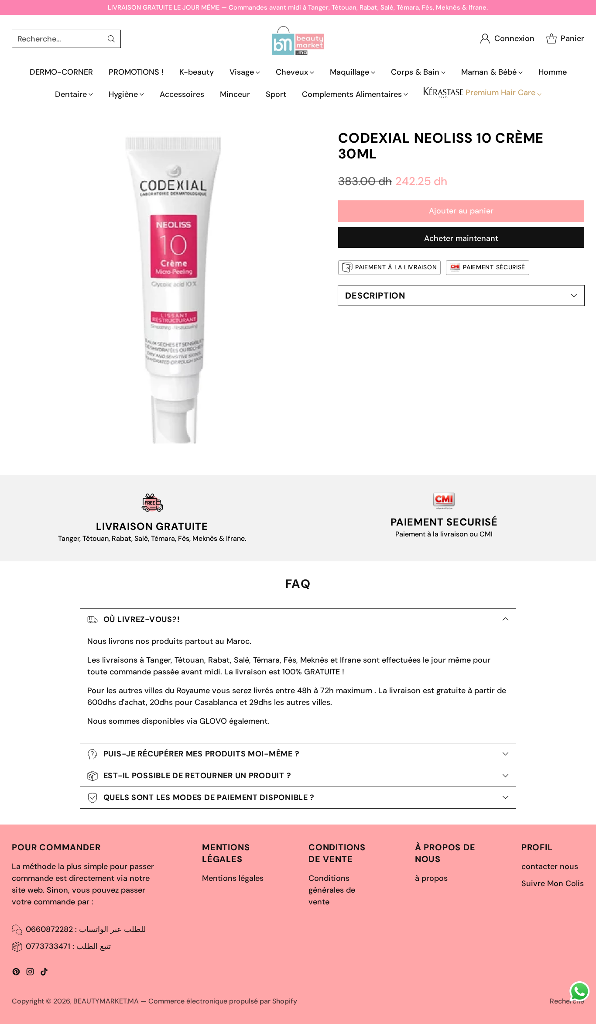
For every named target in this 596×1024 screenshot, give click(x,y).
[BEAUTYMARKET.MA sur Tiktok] (44, 973)
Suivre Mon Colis (552, 883)
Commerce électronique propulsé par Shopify (222, 1001)
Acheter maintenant (461, 238)
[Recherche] (111, 39)
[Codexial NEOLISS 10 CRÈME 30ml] (168, 287)
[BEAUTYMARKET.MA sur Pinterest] (16, 973)
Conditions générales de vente (331, 890)
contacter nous (549, 866)
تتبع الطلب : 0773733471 (68, 946)
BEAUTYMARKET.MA (106, 1001)
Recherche (567, 1001)
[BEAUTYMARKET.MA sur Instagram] (30, 973)
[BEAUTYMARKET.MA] (298, 38)
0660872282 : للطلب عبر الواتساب (86, 929)
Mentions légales (233, 878)
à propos (431, 878)
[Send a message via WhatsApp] (580, 991)
